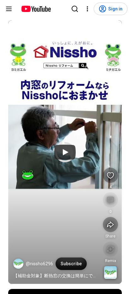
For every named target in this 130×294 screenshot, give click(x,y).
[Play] (65, 152)
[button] (18, 264)
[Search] (75, 9)
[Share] (110, 224)
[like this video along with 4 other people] (110, 175)
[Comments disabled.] (110, 199)
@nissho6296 (39, 263)
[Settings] (87, 9)
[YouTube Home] (35, 9)
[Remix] (110, 249)
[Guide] (9, 9)
